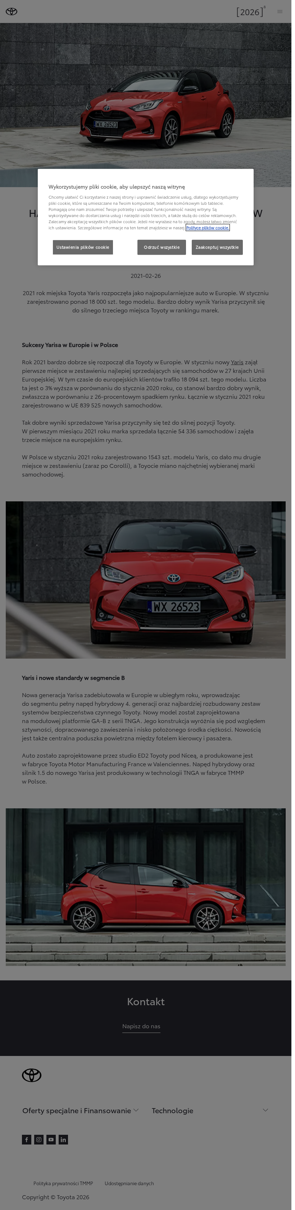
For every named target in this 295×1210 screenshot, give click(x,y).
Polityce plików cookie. (207, 227)
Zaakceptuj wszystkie (217, 247)
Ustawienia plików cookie (82, 247)
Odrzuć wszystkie (162, 247)
